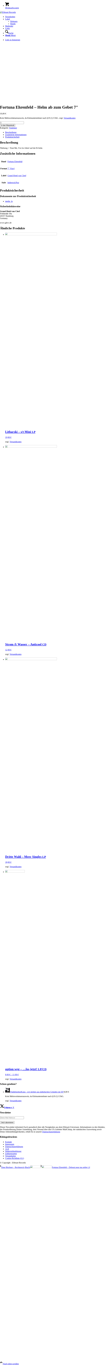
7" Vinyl (10, 168)
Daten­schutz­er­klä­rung (14, 1146)
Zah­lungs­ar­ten (11, 1153)
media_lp (9, 201)
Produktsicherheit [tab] (12, 137)
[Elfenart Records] (8, 12)
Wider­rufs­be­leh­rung (13, 1151)
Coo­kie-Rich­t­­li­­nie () (14, 1158)
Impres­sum (9, 1144)
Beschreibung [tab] (10, 132)
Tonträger (13, 128)
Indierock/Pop (13, 182)
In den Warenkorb (7, 125)
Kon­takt (8, 1142)
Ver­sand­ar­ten (10, 1156)
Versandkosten (69, 118)
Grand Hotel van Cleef (16, 175)
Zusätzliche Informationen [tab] (15, 135)
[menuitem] (55, 17)
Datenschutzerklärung (51, 1132)
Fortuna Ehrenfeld (14, 161)
